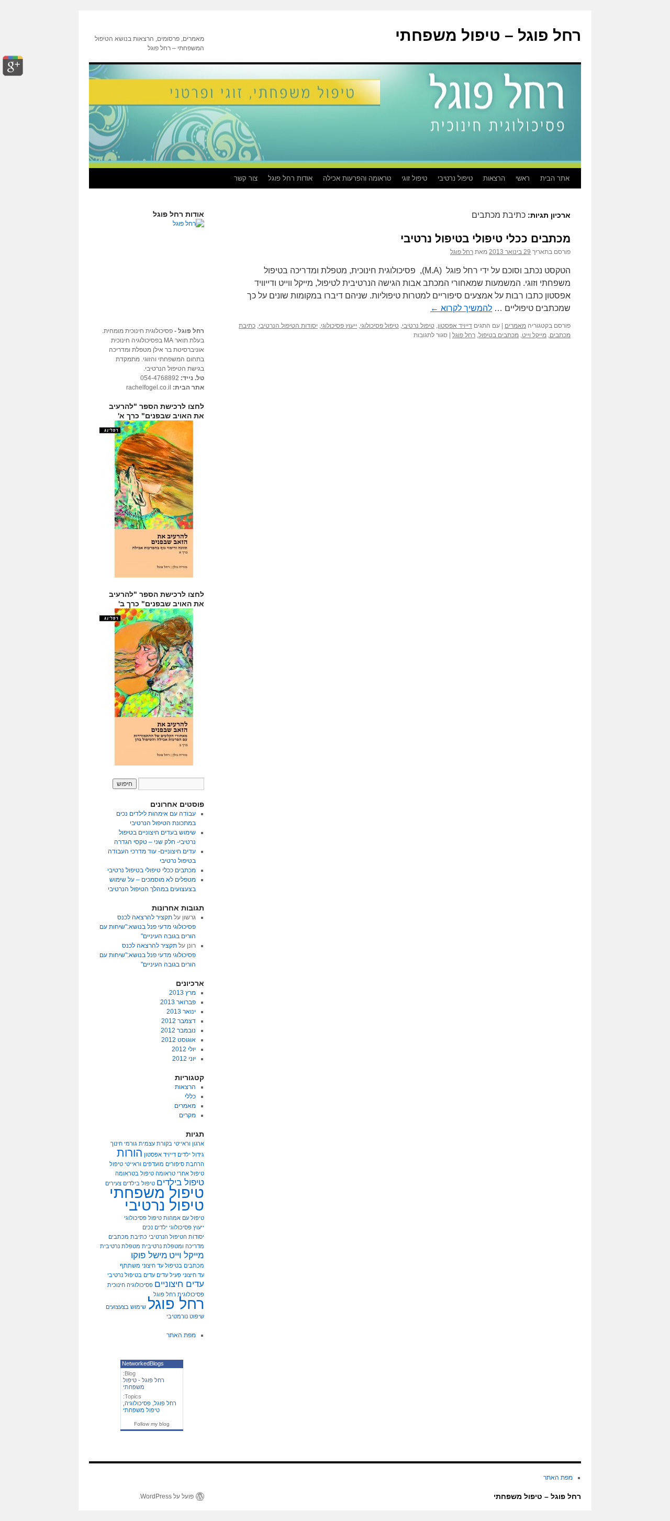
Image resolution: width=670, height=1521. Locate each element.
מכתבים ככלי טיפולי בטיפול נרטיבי (485, 238)
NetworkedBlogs (143, 1363)
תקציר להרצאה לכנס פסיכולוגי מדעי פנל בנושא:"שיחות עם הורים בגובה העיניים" (147, 927)
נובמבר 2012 (178, 1030)
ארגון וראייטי (189, 1143)
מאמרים (515, 325)
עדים (162, 1275)
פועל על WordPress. (166, 1496)
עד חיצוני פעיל (187, 1275)
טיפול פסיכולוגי (379, 325)
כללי (190, 1096)
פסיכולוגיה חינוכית (130, 1285)
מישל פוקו (149, 1255)
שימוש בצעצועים (126, 1307)
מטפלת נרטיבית (120, 1246)
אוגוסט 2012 (178, 1039)
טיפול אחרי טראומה (179, 1173)
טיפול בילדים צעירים (130, 1183)
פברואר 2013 (178, 1002)
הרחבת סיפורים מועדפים (173, 1164)
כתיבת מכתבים (127, 1237)
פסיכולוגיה (138, 1403)
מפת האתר (181, 1335)
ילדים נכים (155, 1227)
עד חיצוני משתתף (141, 1265)
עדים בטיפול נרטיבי (131, 1275)
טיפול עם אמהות (183, 1218)
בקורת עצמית (155, 1143)
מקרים (187, 1115)
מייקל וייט (534, 335)
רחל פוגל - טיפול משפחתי (143, 1383)
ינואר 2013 (181, 1011)
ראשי (523, 178)
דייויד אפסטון (455, 325)
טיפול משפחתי (156, 1192)
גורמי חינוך (123, 1143)
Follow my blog (152, 1424)
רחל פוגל (461, 252)
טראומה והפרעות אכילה (357, 178)
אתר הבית (555, 178)
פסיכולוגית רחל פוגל (178, 1294)
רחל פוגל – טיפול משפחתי (488, 35)
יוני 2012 (184, 1058)
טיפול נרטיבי (455, 178)
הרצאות (494, 178)
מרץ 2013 (182, 992)
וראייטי (133, 1164)
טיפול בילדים (180, 1182)
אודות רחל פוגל (290, 178)
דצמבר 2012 (178, 1021)
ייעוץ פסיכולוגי (339, 325)
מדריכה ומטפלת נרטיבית (173, 1246)
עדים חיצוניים (179, 1284)
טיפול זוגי (414, 178)
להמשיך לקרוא (461, 308)
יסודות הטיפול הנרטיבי (288, 325)
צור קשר (246, 178)
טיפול (116, 1164)
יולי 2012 (184, 1049)
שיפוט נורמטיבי (185, 1316)
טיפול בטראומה (134, 1173)
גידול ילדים (190, 1154)
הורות (129, 1153)
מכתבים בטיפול (498, 335)
